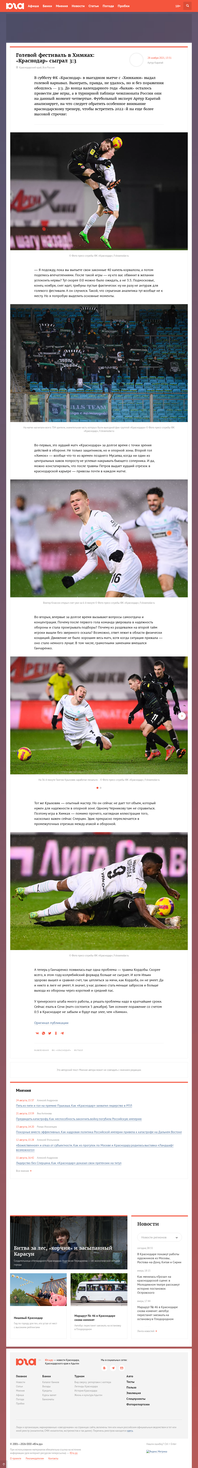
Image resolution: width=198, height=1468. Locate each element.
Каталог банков (50, 1382)
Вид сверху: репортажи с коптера (92, 1382)
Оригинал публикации (51, 1023)
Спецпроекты (135, 1399)
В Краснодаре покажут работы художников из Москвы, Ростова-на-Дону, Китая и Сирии (159, 1258)
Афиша (33, 6)
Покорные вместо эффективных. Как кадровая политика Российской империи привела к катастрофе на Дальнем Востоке (99, 1132)
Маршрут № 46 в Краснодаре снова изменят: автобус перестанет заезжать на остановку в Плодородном (157, 1313)
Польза (131, 1387)
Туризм (79, 1376)
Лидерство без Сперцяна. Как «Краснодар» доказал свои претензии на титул (68, 1163)
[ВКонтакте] (104, 1368)
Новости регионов (153, 1237)
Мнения (62, 6)
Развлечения (41, 1050)
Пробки (124, 6)
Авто (129, 1376)
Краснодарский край (30, 67)
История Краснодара (85, 1390)
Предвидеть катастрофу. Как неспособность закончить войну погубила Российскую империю (79, 1119)
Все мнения (22, 1171)
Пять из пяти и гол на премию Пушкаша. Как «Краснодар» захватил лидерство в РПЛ (74, 1105)
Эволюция (133, 1393)
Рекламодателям (35, 1458)
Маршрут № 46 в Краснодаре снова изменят (94, 1318)
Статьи (94, 6)
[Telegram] (113, 1368)
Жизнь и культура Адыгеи (88, 1395)
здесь (130, 1430)
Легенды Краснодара (86, 1386)
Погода (108, 6)
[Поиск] (187, 6)
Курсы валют (49, 1395)
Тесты (130, 1382)
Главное (21, 1376)
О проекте (15, 1458)
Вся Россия (49, 67)
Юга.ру (49, 1360)
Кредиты (47, 1390)
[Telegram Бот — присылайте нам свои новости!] (121, 1368)
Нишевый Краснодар (28, 1318)
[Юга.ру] (15, 6)
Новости (78, 6)
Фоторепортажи (138, 1404)
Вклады (46, 1386)
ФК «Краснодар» (61, 1050)
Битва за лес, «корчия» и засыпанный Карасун (63, 1251)
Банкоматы (48, 1399)
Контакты (53, 1458)
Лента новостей (145, 1331)
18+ (177, 6)
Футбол (78, 1050)
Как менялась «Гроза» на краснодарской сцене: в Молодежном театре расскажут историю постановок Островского (158, 1284)
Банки (47, 6)
